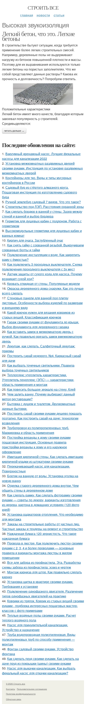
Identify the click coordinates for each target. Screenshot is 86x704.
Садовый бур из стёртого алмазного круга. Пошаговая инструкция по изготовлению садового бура (39, 192)
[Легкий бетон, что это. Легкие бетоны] (43, 94)
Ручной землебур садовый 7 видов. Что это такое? (43, 202)
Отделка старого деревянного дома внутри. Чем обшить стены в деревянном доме (40, 488)
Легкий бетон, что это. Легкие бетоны (38, 36)
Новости (43, 15)
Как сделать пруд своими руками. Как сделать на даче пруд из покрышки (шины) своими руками (40, 661)
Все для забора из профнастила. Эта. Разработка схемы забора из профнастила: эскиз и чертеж (41, 565)
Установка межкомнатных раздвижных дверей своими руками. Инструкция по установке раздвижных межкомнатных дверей (42, 168)
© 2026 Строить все (15, 683)
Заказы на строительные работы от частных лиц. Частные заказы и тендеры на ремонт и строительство (42, 526)
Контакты (10, 689)
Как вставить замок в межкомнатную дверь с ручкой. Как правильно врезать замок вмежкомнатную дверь (42, 336)
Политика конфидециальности (21, 693)
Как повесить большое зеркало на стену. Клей (41, 389)
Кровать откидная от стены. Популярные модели (43, 283)
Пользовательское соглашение (32, 689)
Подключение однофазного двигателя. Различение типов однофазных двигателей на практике (42, 593)
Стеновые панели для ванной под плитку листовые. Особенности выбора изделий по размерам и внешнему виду (42, 303)
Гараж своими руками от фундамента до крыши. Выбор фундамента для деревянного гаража (40, 324)
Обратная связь (13, 699)
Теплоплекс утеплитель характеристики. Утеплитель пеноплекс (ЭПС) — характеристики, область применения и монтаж (38, 380)
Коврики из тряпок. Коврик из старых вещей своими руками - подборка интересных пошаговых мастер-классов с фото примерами (43, 606)
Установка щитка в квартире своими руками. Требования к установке (37, 584)
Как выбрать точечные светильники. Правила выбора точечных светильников (38, 367)
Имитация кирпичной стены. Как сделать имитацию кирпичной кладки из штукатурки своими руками (42, 459)
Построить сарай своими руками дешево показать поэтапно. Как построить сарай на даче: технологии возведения (42, 418)
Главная (26, 15)
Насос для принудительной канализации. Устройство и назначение (35, 627)
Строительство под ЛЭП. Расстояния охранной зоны (44, 206)
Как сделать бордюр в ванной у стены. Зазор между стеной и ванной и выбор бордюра (42, 214)
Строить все (43, 7)
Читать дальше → (14, 130)
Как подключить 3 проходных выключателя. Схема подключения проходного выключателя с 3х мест (42, 266)
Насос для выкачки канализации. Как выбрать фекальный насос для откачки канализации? (38, 670)
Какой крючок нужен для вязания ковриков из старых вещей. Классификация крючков (38, 315)
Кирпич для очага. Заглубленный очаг (35, 240)
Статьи (59, 15)
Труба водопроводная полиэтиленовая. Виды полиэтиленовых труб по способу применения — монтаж (38, 639)
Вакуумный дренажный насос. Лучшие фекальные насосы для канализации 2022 (41, 156)
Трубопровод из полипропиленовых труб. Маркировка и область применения (35, 430)
